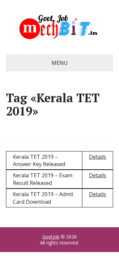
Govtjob (51, 237)
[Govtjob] (59, 27)
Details (97, 156)
